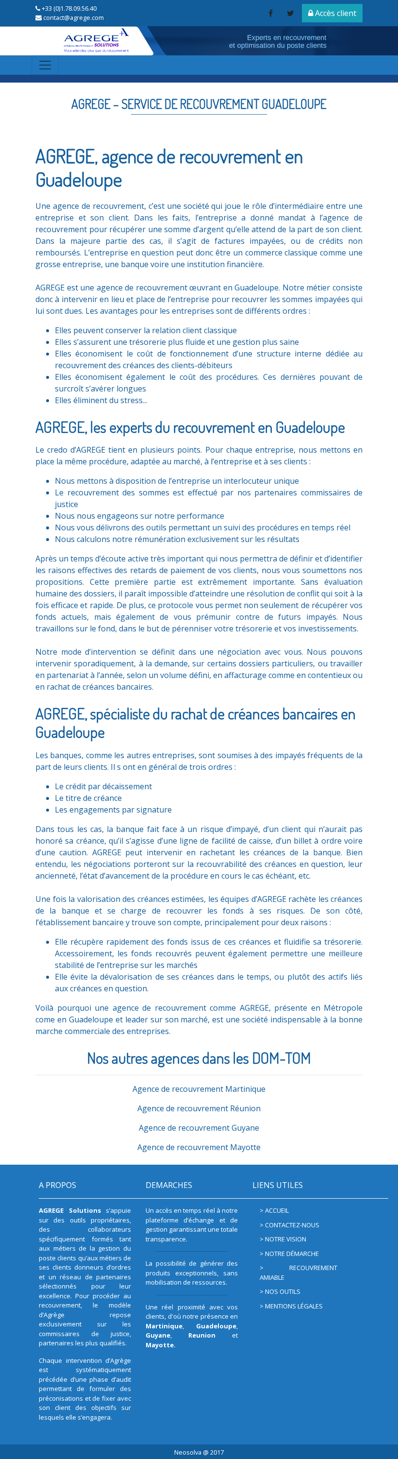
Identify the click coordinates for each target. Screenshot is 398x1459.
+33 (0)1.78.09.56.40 (69, 8)
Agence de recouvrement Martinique (199, 1089)
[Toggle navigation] (45, 65)
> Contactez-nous (289, 1225)
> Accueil (274, 1210)
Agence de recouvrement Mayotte (199, 1147)
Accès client (334, 13)
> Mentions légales (291, 1306)
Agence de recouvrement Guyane (199, 1127)
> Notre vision (283, 1239)
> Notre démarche (289, 1253)
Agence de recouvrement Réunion (199, 1108)
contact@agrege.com (73, 17)
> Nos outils (280, 1291)
